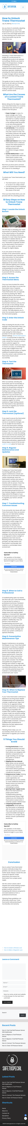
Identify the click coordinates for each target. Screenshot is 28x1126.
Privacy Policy (6, 1118)
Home (4, 1108)
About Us (5, 1111)
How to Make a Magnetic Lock (13, 950)
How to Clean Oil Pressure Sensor (12, 1046)
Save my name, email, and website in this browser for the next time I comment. (15, 996)
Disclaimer (5, 1116)
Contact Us (5, 1113)
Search (4, 1012)
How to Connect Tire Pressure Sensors (13, 1043)
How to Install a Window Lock (13, 948)
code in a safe (6, 444)
